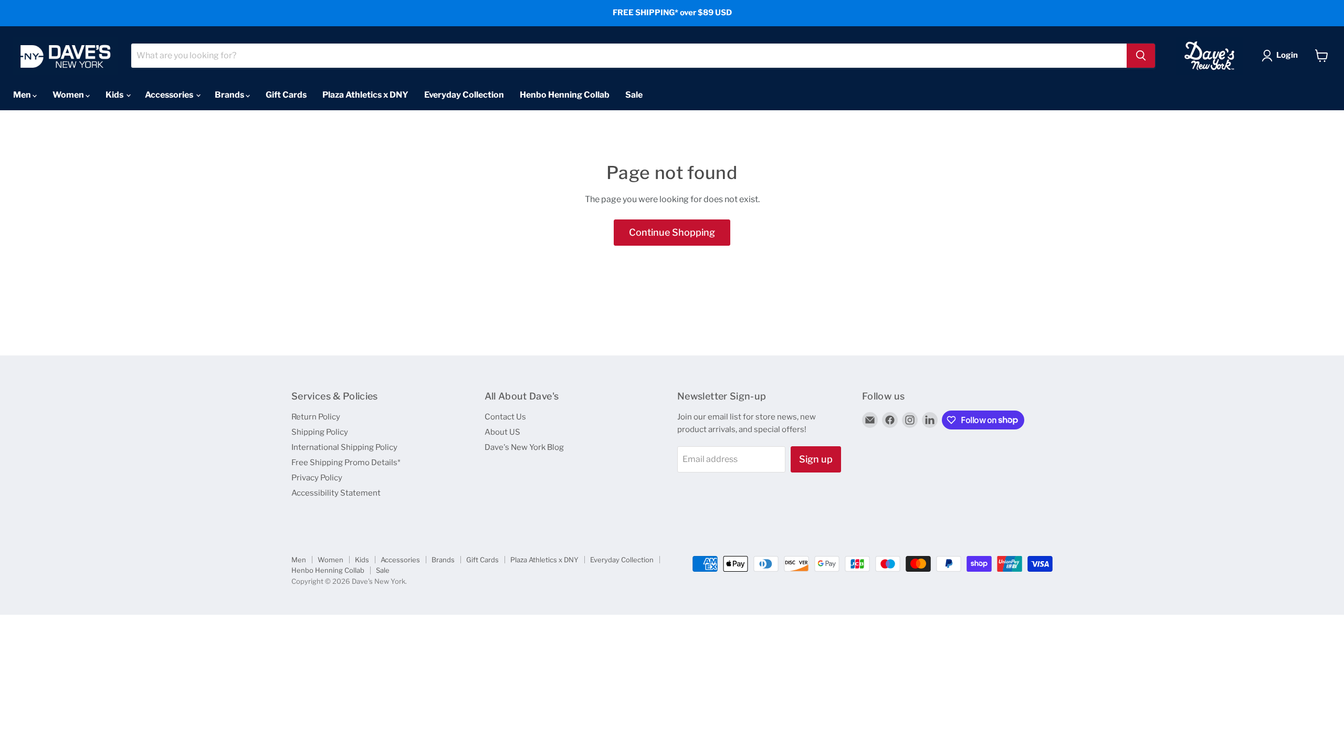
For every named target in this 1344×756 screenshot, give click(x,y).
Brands (230, 95)
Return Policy (315, 417)
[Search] (1141, 56)
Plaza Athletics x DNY (365, 95)
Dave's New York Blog (524, 447)
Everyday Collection (464, 95)
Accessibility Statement (336, 493)
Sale (634, 95)
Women (69, 95)
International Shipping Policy (344, 447)
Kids (115, 95)
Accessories (170, 95)
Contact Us (505, 417)
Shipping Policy (319, 432)
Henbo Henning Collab (565, 95)
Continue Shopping (672, 232)
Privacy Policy (316, 477)
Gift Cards (286, 95)
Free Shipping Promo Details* (346, 462)
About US (502, 432)
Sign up (816, 459)
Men (23, 95)
